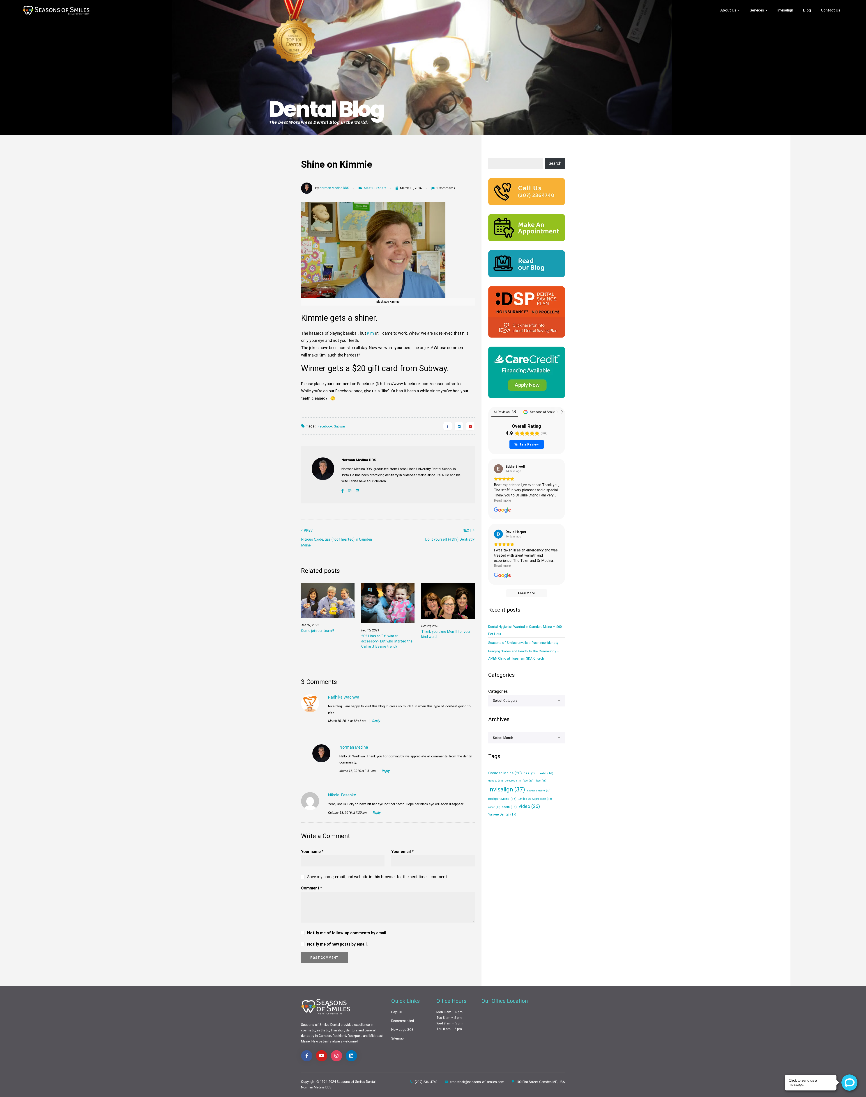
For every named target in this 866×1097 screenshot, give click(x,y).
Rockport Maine (502, 798)
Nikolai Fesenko (342, 795)
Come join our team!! (317, 630)
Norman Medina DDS (334, 188)
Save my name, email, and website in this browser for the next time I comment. (377, 876)
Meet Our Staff (375, 188)
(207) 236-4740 (426, 1082)
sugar (494, 807)
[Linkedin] (458, 426)
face (528, 780)
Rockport (355, 1036)
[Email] (470, 426)
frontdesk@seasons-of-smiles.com (477, 1082)
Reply (376, 721)
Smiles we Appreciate (535, 798)
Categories (498, 691)
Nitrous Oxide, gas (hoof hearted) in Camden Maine (336, 538)
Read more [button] (502, 500)
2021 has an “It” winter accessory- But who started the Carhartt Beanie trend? (386, 641)
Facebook (325, 426)
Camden (325, 1036)
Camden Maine (505, 773)
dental (545, 773)
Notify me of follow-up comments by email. (347, 932)
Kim (370, 333)
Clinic (530, 773)
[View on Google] (498, 468)
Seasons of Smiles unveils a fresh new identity (523, 643)
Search (555, 163)
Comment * (311, 888)
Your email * (402, 851)
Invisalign (506, 789)
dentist (495, 780)
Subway (339, 426)
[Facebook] (447, 426)
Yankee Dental (502, 814)
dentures (513, 780)
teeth (509, 807)
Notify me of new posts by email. (337, 944)
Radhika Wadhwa (343, 697)
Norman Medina (353, 747)
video (529, 806)
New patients (321, 1041)
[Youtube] (321, 1055)
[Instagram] (350, 491)
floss (540, 780)
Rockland (339, 1036)
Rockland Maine (538, 790)
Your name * (312, 851)
